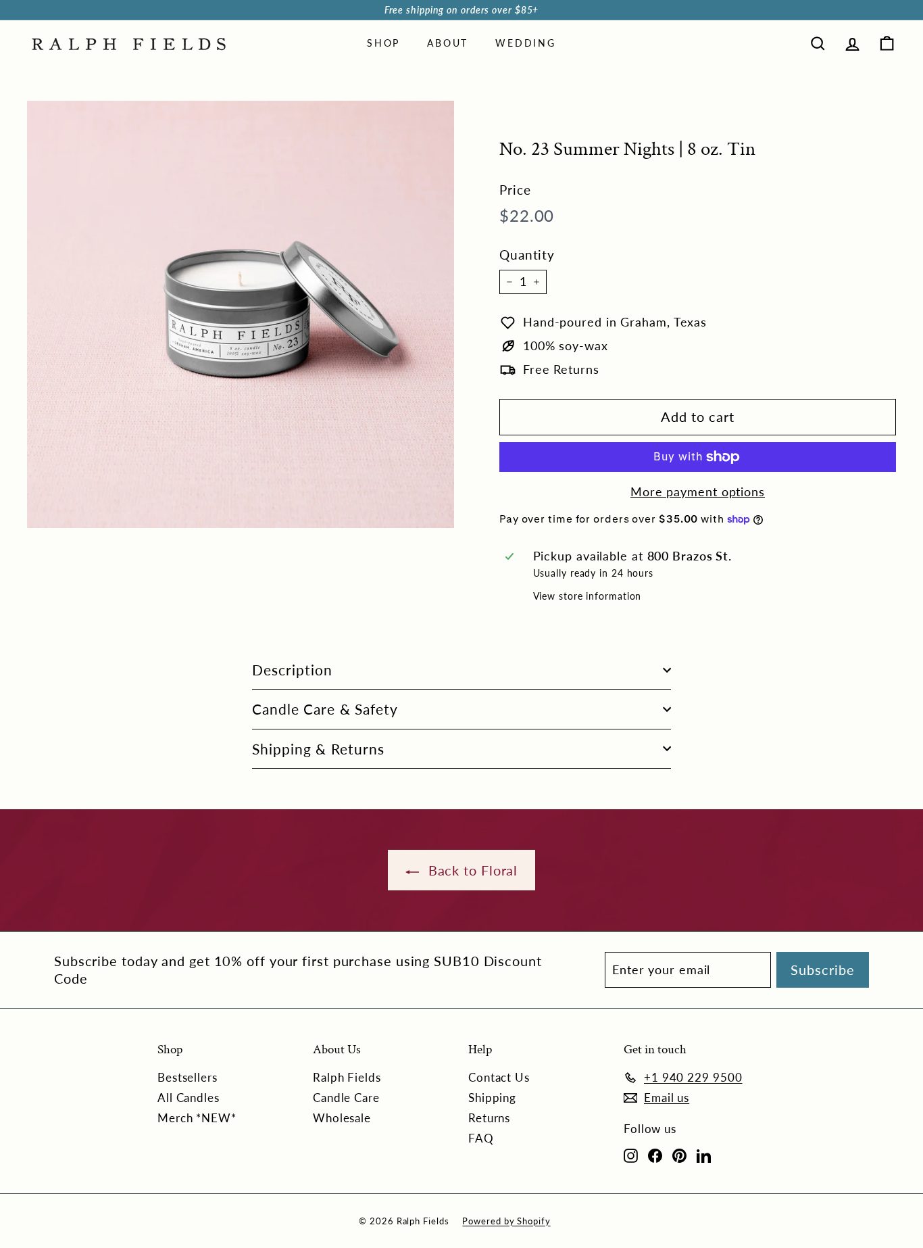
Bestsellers (187, 1077)
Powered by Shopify (506, 1221)
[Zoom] (240, 314)
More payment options (697, 491)
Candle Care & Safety (325, 708)
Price (515, 189)
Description (292, 669)
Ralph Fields (347, 1077)
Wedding (525, 43)
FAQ (481, 1138)
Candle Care (346, 1097)
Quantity (527, 254)
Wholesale (342, 1118)
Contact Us (499, 1077)
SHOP (383, 43)
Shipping (492, 1097)
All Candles (188, 1097)
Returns (489, 1118)
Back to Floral (471, 870)
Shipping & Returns (318, 748)
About (447, 43)
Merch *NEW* (196, 1118)
